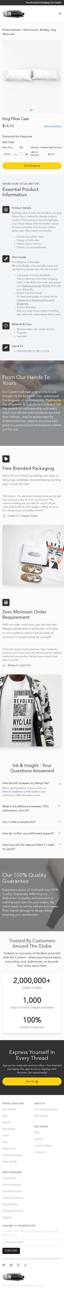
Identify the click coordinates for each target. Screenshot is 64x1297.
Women (6, 1122)
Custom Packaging (12, 1155)
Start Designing (32, 166)
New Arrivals (9, 1109)
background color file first (36, 286)
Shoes (5, 1135)
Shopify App (9, 1178)
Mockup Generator (12, 1198)
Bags (5, 1142)
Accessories (8, 1149)
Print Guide (32, 792)
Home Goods (30, 30)
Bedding (45, 30)
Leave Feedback (43, 1146)
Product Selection (12, 30)
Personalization (10, 1204)
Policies (38, 1139)
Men (4, 1116)
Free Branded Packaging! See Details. (44, 3)
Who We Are (41, 1116)
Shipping (7, 1217)
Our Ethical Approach (46, 1109)
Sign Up (30, 1081)
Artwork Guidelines (12, 792)
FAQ (36, 1132)
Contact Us (40, 1152)
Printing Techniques (12, 1211)
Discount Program (12, 1191)
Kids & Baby (8, 1129)
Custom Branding (11, 1185)
